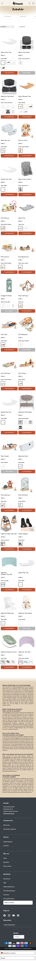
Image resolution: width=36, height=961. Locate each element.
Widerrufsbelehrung (8, 886)
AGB (4, 883)
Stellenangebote (7, 841)
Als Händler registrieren (9, 829)
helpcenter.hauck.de (8, 813)
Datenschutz (6, 879)
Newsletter (6, 862)
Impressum (6, 894)
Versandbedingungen (9, 890)
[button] (2, 3)
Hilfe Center (6, 825)
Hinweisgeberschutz (8, 898)
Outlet (5, 858)
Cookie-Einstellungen (9, 925)
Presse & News (7, 866)
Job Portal (6, 845)
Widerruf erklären (9, 902)
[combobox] (18, 953)
